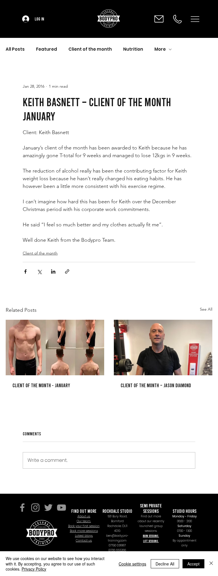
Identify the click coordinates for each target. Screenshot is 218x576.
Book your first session (84, 526)
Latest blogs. (84, 536)
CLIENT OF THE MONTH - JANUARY (41, 385)
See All (206, 309)
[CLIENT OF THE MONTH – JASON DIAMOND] (163, 347)
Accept (193, 564)
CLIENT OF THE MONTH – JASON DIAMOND (156, 385)
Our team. (84, 521)
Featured (46, 49)
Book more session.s (84, 531)
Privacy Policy (34, 569)
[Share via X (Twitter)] (39, 271)
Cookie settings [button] (132, 564)
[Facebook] (22, 507)
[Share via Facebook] (25, 271)
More (160, 49)
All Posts (15, 49)
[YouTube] (61, 507)
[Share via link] (67, 271)
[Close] (211, 563)
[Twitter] (48, 507)
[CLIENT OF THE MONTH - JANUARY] (55, 347)
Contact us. (84, 540)
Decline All (165, 564)
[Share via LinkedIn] (53, 271)
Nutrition (133, 49)
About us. (83, 516)
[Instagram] (35, 507)
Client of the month (90, 49)
